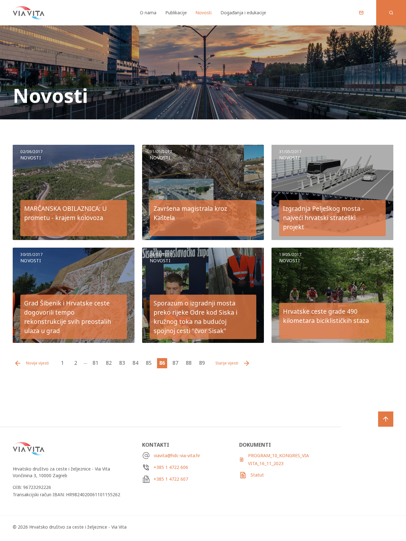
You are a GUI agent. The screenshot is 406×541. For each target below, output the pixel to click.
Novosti (203, 13)
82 (109, 362)
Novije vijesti (37, 363)
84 (135, 362)
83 (122, 362)
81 (95, 362)
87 (175, 362)
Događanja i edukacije (243, 13)
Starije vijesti (226, 363)
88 (189, 362)
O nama (148, 13)
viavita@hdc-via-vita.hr (177, 455)
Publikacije (176, 13)
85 (149, 362)
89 (202, 362)
